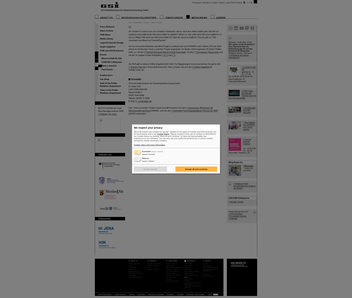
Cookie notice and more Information (149, 145)
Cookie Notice (163, 134)
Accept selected (150, 169)
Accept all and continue (196, 169)
